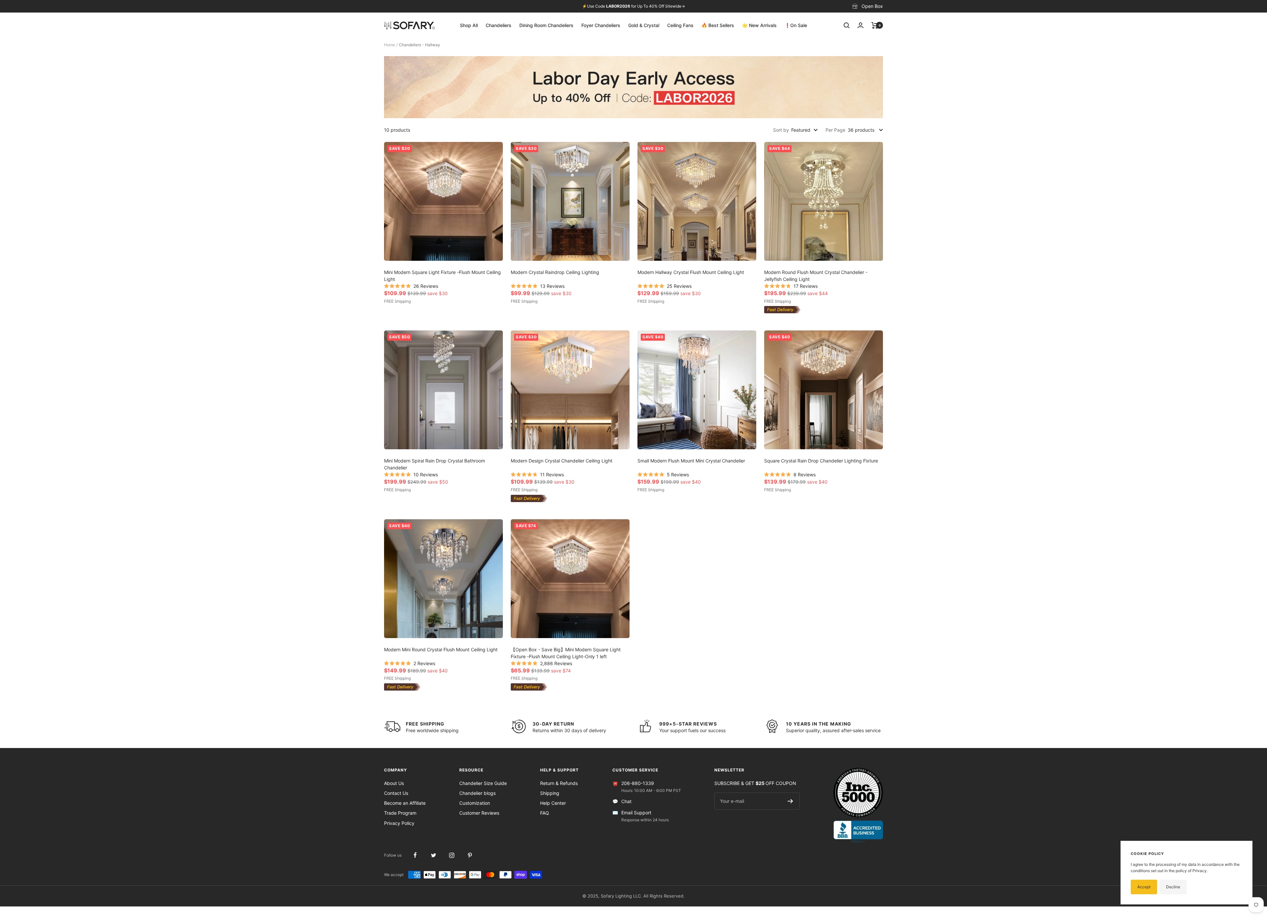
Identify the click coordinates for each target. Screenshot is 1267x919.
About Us (394, 783)
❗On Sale (796, 25)
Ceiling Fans (680, 25)
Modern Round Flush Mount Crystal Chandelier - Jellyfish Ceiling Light (815, 275)
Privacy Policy (399, 823)
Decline (1173, 886)
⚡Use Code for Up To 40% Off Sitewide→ (633, 6)
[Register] (790, 801)
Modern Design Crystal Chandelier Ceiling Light (561, 460)
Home (389, 44)
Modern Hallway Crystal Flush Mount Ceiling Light (690, 272)
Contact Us (396, 793)
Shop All (469, 25)
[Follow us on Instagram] (451, 855)
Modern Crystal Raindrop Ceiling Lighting (555, 272)
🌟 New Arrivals (759, 25)
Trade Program (400, 813)
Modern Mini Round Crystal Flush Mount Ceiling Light (441, 649)
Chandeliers (498, 25)
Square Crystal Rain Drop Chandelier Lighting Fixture (821, 460)
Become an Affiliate (405, 803)
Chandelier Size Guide (483, 783)
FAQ (544, 813)
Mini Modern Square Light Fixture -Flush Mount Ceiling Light (442, 275)
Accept (1144, 886)
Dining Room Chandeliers (546, 25)
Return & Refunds (559, 783)
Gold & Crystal (643, 25)
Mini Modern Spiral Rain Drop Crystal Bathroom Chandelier (434, 464)
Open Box (872, 6)
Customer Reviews (479, 813)
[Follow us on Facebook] (415, 855)
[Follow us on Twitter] (433, 855)
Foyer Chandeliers (600, 25)
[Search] (847, 25)
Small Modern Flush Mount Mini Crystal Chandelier (691, 460)
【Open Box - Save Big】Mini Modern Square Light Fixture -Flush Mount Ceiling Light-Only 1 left (566, 653)
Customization (474, 803)
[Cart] (874, 25)
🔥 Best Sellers (717, 25)
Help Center (553, 803)
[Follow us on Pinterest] (470, 855)
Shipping (549, 793)
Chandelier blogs (477, 793)
